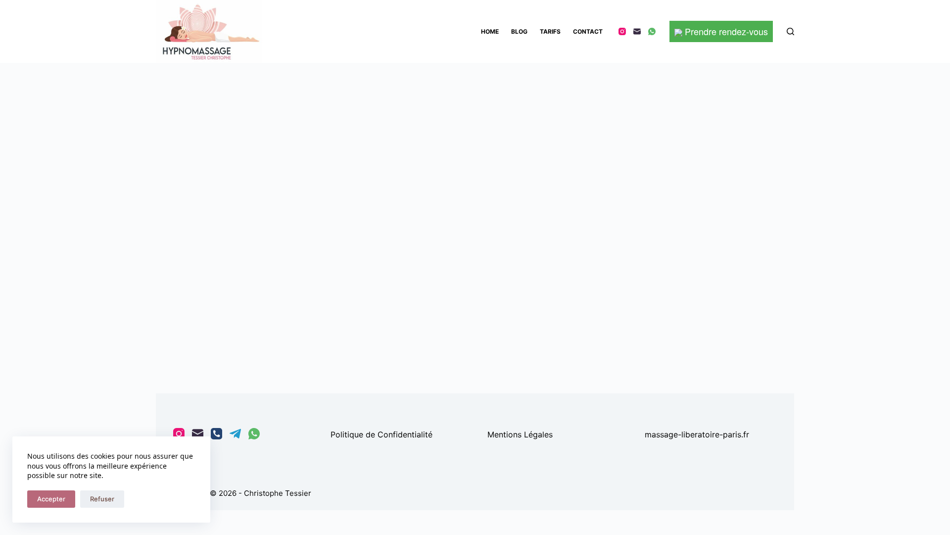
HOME (490, 31)
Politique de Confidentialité (381, 434)
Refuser (102, 499)
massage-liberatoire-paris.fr (697, 434)
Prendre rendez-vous (725, 31)
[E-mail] (637, 31)
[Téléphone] (216, 433)
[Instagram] (622, 31)
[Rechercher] (790, 31)
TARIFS (550, 31)
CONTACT (588, 31)
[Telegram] (235, 433)
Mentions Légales (520, 434)
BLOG (519, 31)
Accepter (51, 499)
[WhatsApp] (652, 31)
